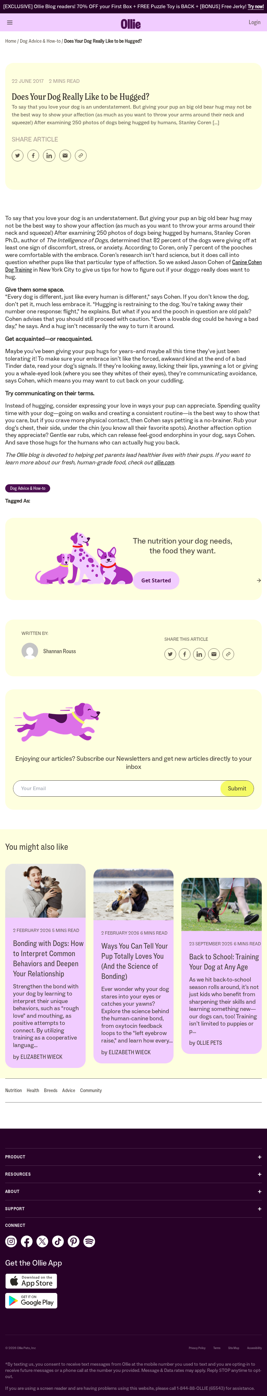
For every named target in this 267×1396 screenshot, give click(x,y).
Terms (216, 1348)
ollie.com (164, 462)
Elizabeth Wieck (42, 1056)
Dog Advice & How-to (41, 41)
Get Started (156, 580)
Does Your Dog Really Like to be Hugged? (103, 41)
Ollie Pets (209, 1042)
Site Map (233, 1348)
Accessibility (254, 1348)
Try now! (256, 6)
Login (254, 22)
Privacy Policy (197, 1348)
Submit (237, 788)
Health (33, 1090)
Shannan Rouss (59, 651)
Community (91, 1090)
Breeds (50, 1090)
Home (11, 41)
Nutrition (13, 1090)
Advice (68, 1090)
